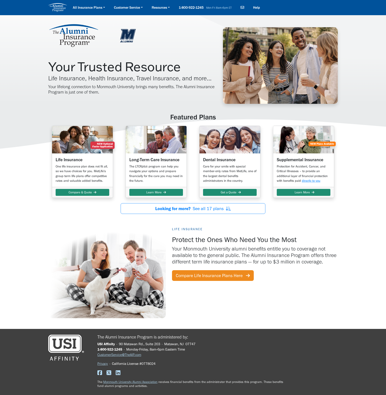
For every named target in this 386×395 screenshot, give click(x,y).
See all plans (190, 208)
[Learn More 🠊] (156, 139)
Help (256, 7)
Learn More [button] (154, 192)
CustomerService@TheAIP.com (119, 355)
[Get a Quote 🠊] (229, 139)
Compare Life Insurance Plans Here (211, 275)
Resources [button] (159, 7)
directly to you (311, 181)
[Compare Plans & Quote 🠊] (82, 139)
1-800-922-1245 (205, 7)
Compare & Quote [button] (81, 192)
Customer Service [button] (127, 7)
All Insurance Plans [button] (87, 7)
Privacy (102, 364)
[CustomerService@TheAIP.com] (242, 7)
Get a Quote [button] (228, 192)
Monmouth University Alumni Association (130, 382)
